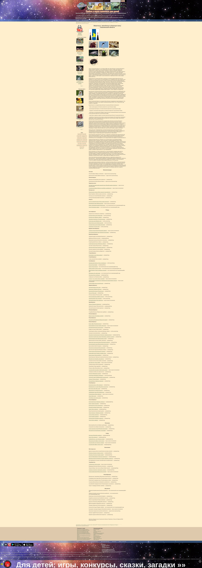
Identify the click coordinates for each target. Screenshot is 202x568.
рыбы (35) (79, 134)
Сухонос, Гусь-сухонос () (97, 278)
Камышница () (95, 289)
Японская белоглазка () (97, 247)
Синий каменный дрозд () (97, 243)
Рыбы (94, 534)
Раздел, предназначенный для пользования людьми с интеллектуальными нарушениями (114, 551)
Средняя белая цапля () (97, 224)
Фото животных (85, 20)
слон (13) (84, 143)
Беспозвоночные (96, 535)
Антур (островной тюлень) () (99, 201)
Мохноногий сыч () (96, 390)
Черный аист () (94, 226)
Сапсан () (94, 414)
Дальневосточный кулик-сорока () (101, 336)
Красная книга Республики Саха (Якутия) (84, 538)
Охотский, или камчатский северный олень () (103, 185)
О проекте (104, 544)
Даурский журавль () (95, 287)
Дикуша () (95, 304)
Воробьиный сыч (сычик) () (98, 386)
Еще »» (82, 85)
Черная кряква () (96, 283)
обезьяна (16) (84, 141)
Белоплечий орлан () (97, 401)
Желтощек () (95, 435)
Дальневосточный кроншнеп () (100, 334)
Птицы (95, 530)
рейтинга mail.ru (31, 554)
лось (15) (79, 143)
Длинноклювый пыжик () (98, 338)
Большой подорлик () (95, 407)
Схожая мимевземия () (97, 471)
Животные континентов (98, 538)
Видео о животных (122, 20)
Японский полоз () (97, 430)
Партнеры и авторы (106, 545)
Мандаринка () (94, 273)
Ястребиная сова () (95, 397)
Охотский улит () (94, 362)
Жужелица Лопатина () (96, 454)
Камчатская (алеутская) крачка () (99, 342)
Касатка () (93, 264)
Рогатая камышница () (96, 296)
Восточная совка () (94, 388)
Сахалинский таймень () (96, 444)
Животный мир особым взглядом (108, 550)
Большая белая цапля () (95, 215)
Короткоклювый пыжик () (99, 344)
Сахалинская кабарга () (100, 188)
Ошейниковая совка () (96, 392)
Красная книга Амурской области (82, 529)
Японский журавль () (96, 300)
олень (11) (82, 147)
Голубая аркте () (94, 464)
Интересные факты (94, 20)
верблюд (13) (79, 145)
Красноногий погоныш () (96, 291)
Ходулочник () (96, 375)
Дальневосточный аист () (97, 219)
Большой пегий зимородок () (98, 319)
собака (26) (79, 137)
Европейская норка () (96, 203)
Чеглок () (93, 420)
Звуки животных (96, 539)
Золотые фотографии (97, 536)
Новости (103, 546)
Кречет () (93, 409)
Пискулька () (94, 275)
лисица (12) (85, 145)
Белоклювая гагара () (95, 255)
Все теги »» (82, 148)
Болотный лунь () (96, 405)
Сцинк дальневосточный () (98, 428)
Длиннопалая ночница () (99, 192)
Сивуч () (94, 207)
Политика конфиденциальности (108, 549)
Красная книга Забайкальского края (83, 530)
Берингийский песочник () (97, 325)
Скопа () (94, 416)
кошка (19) (79, 141)
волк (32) (84, 134)
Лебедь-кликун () (95, 268)
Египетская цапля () (95, 221)
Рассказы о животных (105, 20)
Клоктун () (93, 266)
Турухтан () (95, 373)
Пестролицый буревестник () (99, 232)
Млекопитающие (96, 529)
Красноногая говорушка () (97, 347)
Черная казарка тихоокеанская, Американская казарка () (103, 280)
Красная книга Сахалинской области (83, 539)
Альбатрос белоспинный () (98, 230)
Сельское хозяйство (106, 547)
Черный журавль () (95, 298)
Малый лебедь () (97, 270)
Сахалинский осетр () (96, 442)
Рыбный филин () (95, 394)
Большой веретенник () (96, 327)
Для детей (114, 20)
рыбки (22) (84, 137)
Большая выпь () (95, 217)
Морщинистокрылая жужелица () (101, 458)
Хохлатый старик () (98, 377)
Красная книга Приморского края (83, 532)
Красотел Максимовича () (98, 456)
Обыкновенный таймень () (96, 440)
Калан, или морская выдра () (97, 205)
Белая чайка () (95, 323)
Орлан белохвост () (96, 412)
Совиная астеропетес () (97, 469)
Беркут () (94, 403)
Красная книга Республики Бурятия (83, 537)
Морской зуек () (96, 358)
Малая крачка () (95, 355)
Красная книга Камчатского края (82, 531)
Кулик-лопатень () (97, 351)
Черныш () (94, 379)
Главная (77, 20)
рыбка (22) (85, 139)
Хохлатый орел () (96, 418)
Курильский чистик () (97, 353)
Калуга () (93, 437)
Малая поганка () (96, 315)
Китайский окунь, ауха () (97, 439)
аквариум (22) (79, 139)
